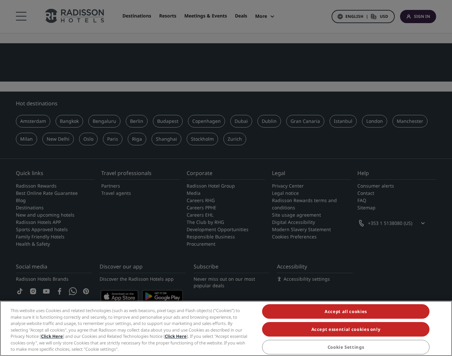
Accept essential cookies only (346, 329)
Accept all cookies (346, 311)
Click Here (52, 336)
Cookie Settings (346, 347)
